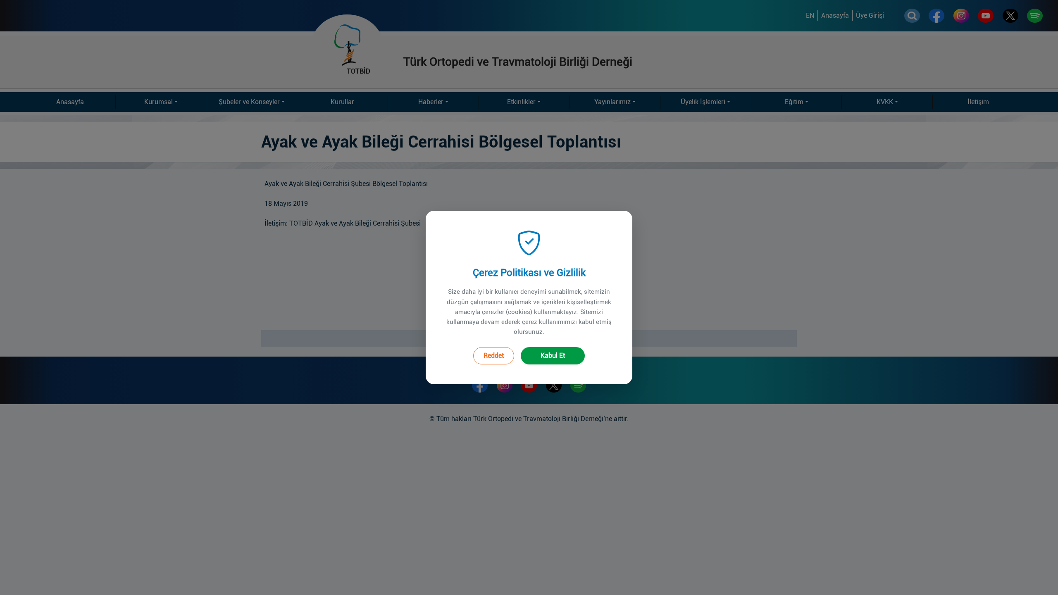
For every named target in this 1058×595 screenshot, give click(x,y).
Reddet (494, 355)
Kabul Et (553, 355)
